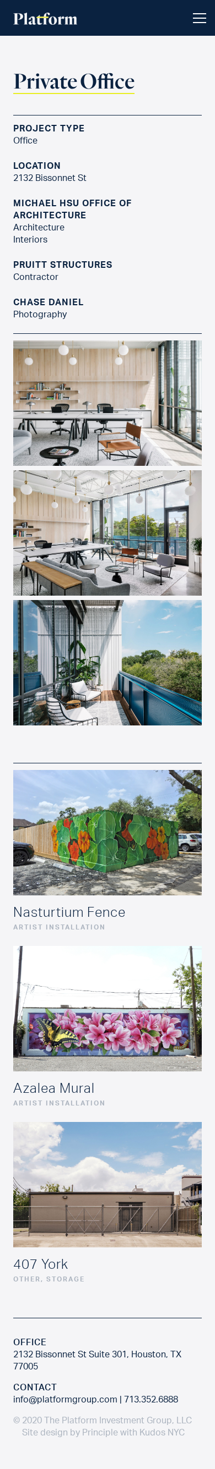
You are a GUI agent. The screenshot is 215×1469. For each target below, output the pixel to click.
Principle (100, 1432)
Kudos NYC (162, 1432)
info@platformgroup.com (65, 1399)
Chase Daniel (48, 301)
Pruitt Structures (62, 264)
